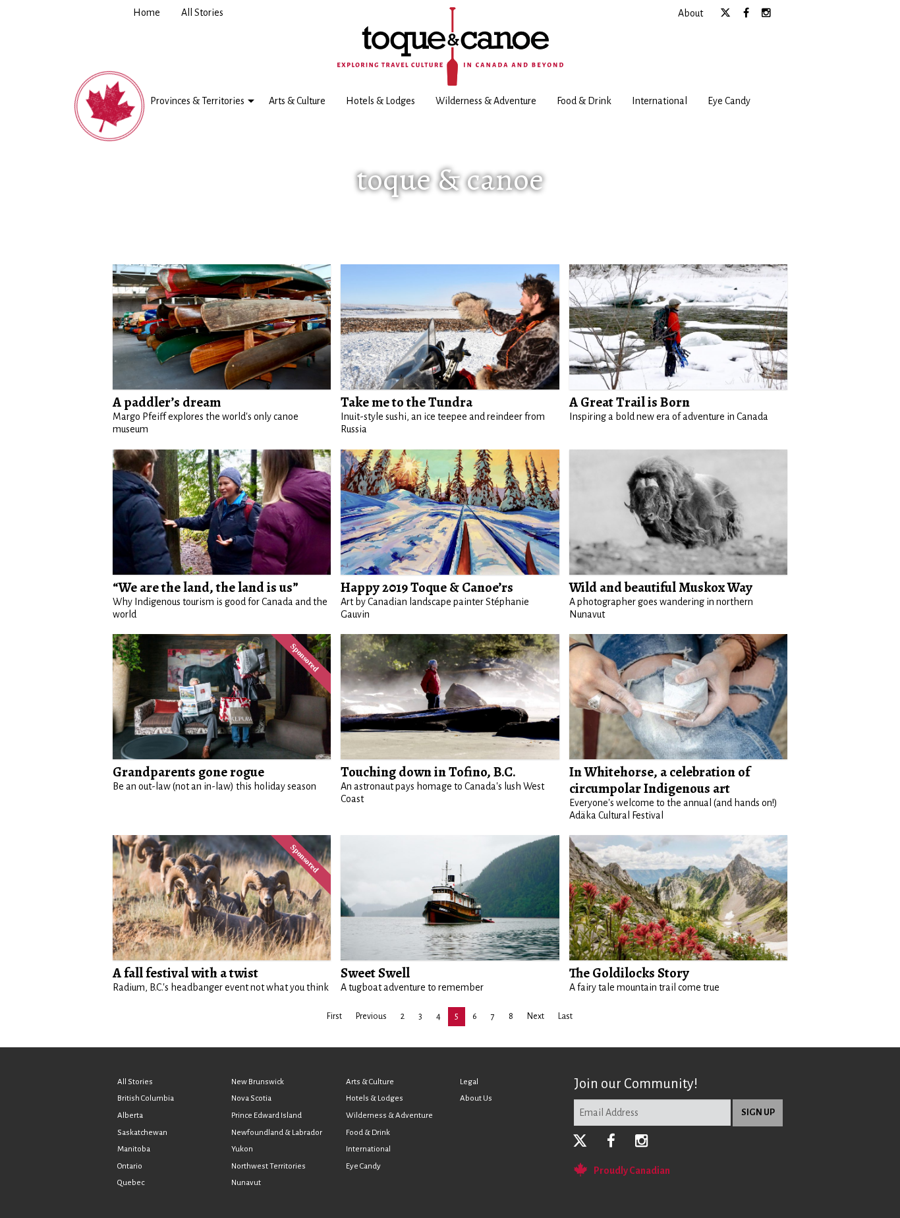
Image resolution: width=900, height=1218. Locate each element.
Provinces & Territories (197, 101)
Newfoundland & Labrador (276, 1132)
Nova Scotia (251, 1098)
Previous (371, 1016)
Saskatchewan (142, 1132)
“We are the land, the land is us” (205, 587)
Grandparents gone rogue (188, 772)
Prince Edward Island (266, 1115)
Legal (469, 1082)
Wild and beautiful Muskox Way (660, 587)
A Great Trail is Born (629, 402)
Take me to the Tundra (406, 402)
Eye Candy (729, 101)
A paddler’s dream (167, 402)
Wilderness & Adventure (486, 101)
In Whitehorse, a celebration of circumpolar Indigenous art (659, 780)
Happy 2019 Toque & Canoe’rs (427, 587)
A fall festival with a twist (185, 973)
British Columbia (145, 1098)
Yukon (242, 1149)
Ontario (129, 1166)
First (334, 1016)
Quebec (130, 1182)
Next (535, 1016)
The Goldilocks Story (629, 973)
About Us (476, 1098)
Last (565, 1016)
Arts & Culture (297, 101)
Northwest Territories (268, 1166)
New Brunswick (257, 1082)
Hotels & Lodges (380, 101)
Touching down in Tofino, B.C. (428, 772)
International (659, 101)
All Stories (135, 1082)
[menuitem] (147, 12)
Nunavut (246, 1182)
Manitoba (133, 1149)
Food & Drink (584, 101)
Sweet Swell (375, 973)
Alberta (130, 1115)
